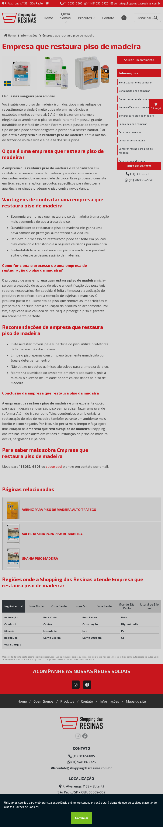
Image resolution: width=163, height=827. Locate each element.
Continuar (81, 818)
